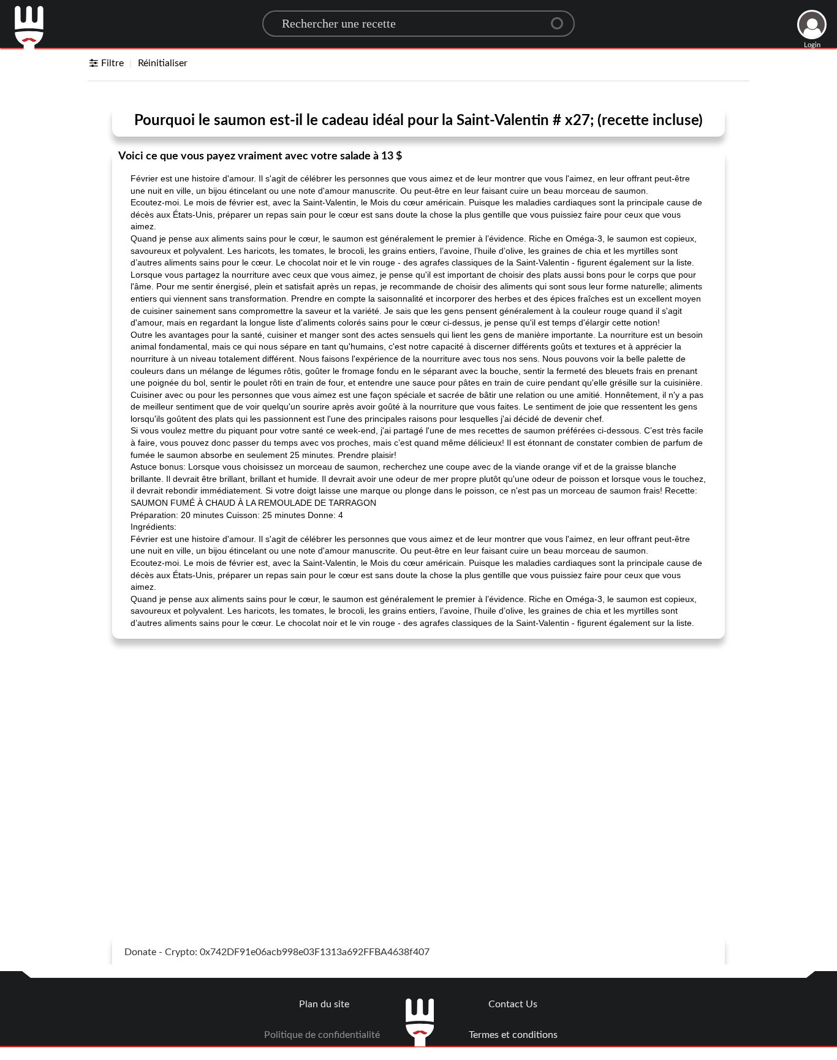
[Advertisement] (418, 737)
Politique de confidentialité (322, 1035)
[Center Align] (561, 18)
